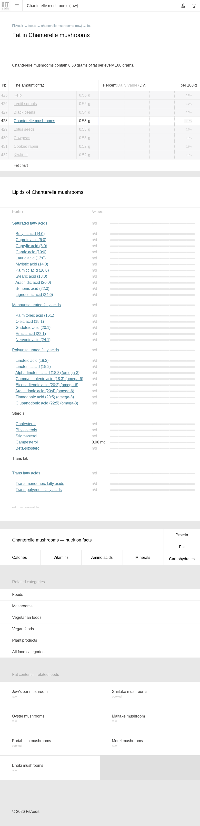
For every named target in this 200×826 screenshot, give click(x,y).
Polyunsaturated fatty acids (35, 350)
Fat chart (21, 165)
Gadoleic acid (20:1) (33, 327)
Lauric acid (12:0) (31, 258)
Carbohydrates (182, 559)
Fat (182, 547)
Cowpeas (22, 138)
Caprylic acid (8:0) (31, 246)
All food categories (28, 652)
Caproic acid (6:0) (31, 240)
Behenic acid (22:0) (32, 288)
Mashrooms (22, 606)
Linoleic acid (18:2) (32, 360)
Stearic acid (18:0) (31, 276)
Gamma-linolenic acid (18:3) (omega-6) (49, 379)
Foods (17, 594)
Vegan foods (23, 629)
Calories (19, 557)
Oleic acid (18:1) (30, 321)
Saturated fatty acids (29, 223)
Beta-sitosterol (28, 448)
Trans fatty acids (26, 473)
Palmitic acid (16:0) (32, 270)
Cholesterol (26, 424)
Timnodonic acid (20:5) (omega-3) (45, 397)
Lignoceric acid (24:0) (34, 295)
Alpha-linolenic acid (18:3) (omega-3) (47, 373)
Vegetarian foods (26, 617)
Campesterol (27, 442)
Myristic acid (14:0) (32, 264)
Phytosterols (26, 430)
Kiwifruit (21, 155)
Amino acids (102, 557)
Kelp (18, 95)
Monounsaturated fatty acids (36, 305)
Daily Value (127, 85)
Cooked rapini (26, 146)
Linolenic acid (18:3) (33, 366)
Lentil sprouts (25, 104)
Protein (182, 535)
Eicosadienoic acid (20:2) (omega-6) (47, 385)
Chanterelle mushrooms (34, 121)
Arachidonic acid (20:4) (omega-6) (44, 391)
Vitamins (61, 557)
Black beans (24, 112)
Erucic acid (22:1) (31, 334)
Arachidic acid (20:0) (33, 282)
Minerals (142, 557)
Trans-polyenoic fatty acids (39, 490)
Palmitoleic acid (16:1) (35, 315)
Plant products (24, 640)
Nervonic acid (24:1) (33, 340)
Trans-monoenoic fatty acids (40, 484)
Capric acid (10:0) (31, 252)
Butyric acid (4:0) (30, 234)
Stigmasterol (26, 436)
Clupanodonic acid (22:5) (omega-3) (47, 403)
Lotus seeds (24, 129)
